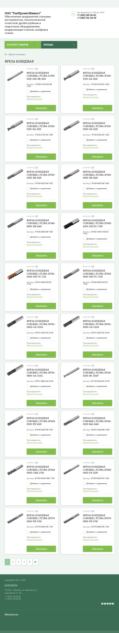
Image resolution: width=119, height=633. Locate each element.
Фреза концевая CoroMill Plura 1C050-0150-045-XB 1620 (41, 75)
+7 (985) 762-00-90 (86, 17)
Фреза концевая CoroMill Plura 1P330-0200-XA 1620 (97, 126)
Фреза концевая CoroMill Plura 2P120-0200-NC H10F (97, 372)
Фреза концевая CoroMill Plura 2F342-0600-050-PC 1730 (97, 273)
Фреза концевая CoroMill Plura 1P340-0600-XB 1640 (97, 174)
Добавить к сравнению (40, 91)
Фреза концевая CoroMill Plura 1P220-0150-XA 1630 (41, 126)
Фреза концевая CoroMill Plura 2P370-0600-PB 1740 (41, 518)
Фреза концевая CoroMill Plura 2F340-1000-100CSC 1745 (97, 223)
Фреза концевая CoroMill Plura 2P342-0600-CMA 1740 (41, 469)
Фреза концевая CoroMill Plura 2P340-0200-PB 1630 (41, 421)
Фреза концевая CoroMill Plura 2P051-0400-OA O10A (41, 324)
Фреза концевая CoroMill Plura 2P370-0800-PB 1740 (97, 518)
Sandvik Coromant (34, 99)
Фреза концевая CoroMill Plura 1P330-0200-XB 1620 (41, 174)
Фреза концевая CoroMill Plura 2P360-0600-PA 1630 (97, 469)
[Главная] (6, 54)
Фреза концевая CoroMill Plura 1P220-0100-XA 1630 (97, 75)
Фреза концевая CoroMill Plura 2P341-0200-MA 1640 (97, 421)
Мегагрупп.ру (11, 614)
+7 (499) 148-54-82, (86, 15)
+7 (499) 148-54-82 (13, 597)
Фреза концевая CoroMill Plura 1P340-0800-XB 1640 (41, 223)
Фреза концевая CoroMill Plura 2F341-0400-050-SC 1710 (41, 273)
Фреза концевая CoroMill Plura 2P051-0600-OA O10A (97, 324)
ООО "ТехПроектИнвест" (23, 13)
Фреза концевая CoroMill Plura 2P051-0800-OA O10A (41, 372)
